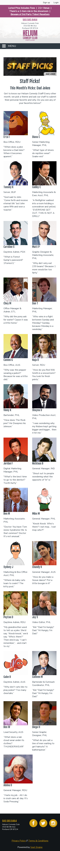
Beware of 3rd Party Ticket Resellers (30, 14)
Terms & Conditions (38, 840)
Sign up (46, 2)
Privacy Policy (19, 840)
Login (56, 2)
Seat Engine (36, 847)
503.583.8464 (9, 821)
